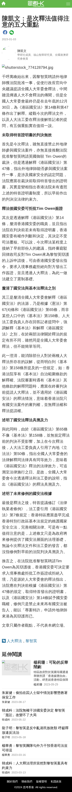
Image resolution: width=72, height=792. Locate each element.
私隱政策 (56, 781)
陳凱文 (21, 50)
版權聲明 (41, 781)
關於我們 (12, 781)
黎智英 (31, 641)
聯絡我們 (27, 781)
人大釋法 (14, 641)
